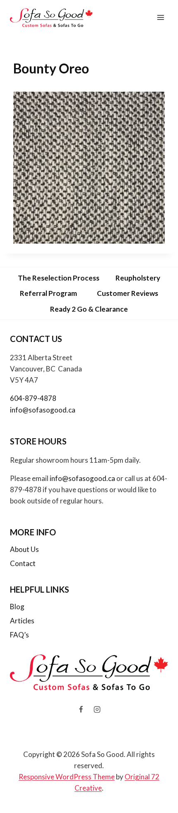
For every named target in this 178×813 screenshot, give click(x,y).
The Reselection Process (58, 277)
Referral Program (48, 293)
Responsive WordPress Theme (67, 776)
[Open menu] (160, 17)
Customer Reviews (127, 293)
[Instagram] (97, 710)
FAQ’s (19, 634)
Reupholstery (137, 277)
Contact (23, 563)
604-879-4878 (33, 398)
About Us (24, 549)
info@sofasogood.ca (42, 409)
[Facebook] (81, 710)
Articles (22, 620)
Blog (17, 606)
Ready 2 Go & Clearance (89, 309)
